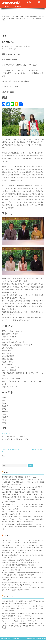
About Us (18, 6)
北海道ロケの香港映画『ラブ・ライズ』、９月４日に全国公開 (23, 555)
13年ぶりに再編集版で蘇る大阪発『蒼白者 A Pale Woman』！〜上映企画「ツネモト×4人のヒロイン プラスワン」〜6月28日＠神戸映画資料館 (22, 562)
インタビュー (28, 2)
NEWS (6, 472)
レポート (7, 535)
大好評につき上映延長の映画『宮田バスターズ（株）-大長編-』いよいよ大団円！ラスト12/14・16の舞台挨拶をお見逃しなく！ (23, 499)
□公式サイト (6, 433)
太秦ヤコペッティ (37, 449)
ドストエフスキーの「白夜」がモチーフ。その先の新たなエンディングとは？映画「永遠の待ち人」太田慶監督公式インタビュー (23, 608)
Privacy (7, 6)
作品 (39, 2)
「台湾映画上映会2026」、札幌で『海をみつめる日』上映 (21, 577)
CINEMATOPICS (10, 2)
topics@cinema (8, 46)
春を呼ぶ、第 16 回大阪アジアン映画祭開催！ (17, 517)
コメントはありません (9, 49)
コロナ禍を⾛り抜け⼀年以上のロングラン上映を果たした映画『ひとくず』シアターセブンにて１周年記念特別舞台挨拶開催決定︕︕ (23, 506)
